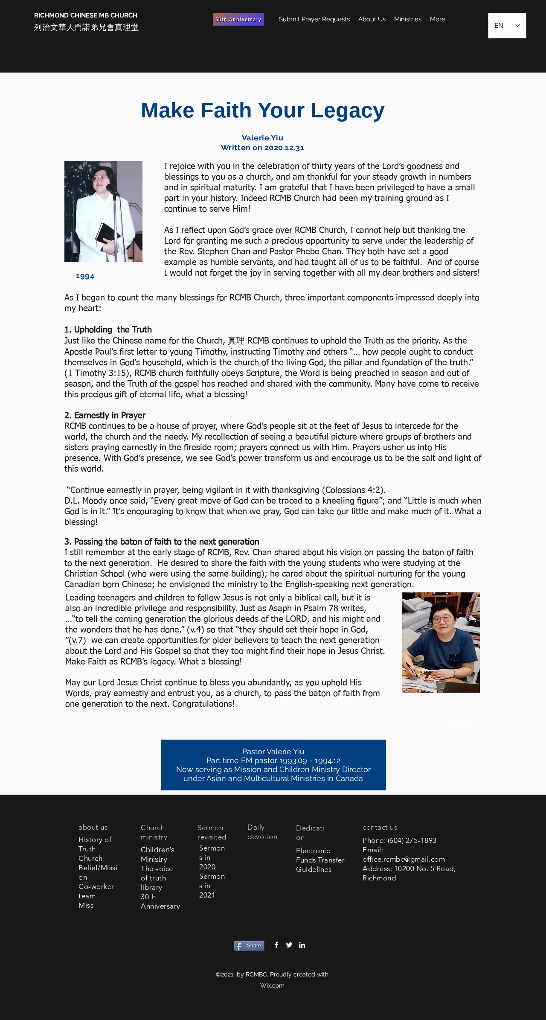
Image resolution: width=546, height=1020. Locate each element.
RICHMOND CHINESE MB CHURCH (85, 15)
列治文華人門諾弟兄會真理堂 (86, 27)
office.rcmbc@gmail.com (404, 859)
